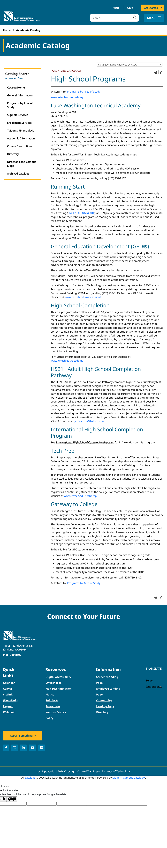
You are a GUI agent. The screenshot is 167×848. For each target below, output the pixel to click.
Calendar (9, 683)
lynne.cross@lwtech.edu (89, 421)
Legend (8, 706)
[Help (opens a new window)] (161, 72)
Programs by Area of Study (20, 105)
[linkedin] (23, 748)
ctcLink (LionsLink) (10, 697)
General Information (20, 95)
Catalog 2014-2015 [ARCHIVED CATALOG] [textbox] (117, 64)
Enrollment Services (19, 122)
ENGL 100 (74, 213)
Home (7, 30)
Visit (116, 8)
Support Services (17, 115)
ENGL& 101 (87, 213)
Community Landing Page (105, 703)
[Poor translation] (12, 799)
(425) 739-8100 (12, 655)
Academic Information (21, 138)
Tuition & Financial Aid (20, 130)
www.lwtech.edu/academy (67, 97)
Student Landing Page (107, 680)
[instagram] (14, 748)
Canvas (8, 688)
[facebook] (6, 748)
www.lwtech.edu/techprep (80, 496)
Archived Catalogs (18, 173)
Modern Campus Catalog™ (128, 777)
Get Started (151, 8)
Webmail (9, 712)
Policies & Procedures (53, 703)
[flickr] (41, 748)
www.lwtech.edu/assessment (83, 297)
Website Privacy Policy (56, 715)
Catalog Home (16, 87)
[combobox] (129, 64)
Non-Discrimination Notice (59, 691)
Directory (13, 154)
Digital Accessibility (58, 677)
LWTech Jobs (53, 683)
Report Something (21, 735)
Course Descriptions (19, 146)
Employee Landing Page (108, 691)
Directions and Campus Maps (21, 164)
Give (130, 8)
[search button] (134, 17)
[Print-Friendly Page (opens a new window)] (156, 72)
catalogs (30, 777)
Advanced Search (15, 78)
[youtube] (32, 748)
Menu (151, 18)
